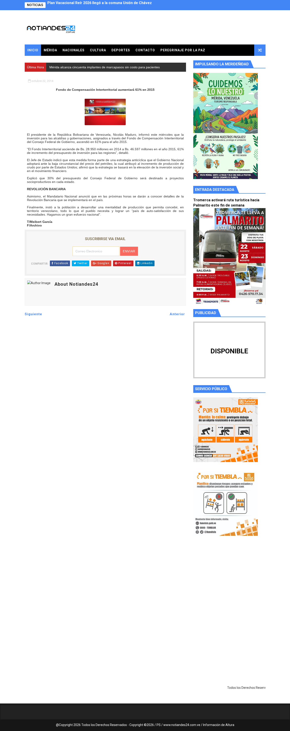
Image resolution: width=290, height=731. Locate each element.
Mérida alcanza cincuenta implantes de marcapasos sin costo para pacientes (113, 5)
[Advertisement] (229, 582)
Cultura (98, 50)
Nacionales (74, 50)
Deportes (120, 50)
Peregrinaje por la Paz (182, 50)
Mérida (50, 50)
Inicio (32, 50)
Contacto (145, 50)
